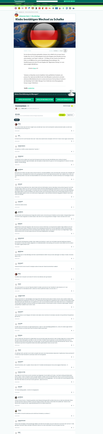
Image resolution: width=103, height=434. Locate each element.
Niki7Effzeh (20, 251)
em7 (19, 135)
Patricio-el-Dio (21, 372)
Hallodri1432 (21, 238)
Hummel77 (20, 263)
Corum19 (20, 323)
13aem (19, 410)
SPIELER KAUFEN (25, 100)
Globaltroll (20, 156)
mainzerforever (21, 420)
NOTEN (38, 3)
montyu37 (20, 201)
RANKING (35, 5)
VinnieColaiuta (21, 145)
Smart (19, 284)
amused (20, 184)
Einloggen (62, 115)
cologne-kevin (21, 295)
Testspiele (44, 3)
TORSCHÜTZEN (28, 5)
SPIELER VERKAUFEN (64, 100)
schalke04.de (31, 88)
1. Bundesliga (18, 3)
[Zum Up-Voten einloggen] (73, 131)
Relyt (19, 432)
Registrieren (70, 115)
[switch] (72, 106)
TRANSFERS (54, 5)
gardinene (20, 169)
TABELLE (22, 5)
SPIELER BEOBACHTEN (45, 100)
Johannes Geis (24, 16)
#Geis (34, 68)
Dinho (19, 123)
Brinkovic (20, 223)
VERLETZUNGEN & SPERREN (45, 5)
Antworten (17, 130)
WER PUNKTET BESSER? (29, 3)
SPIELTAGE (17, 5)
